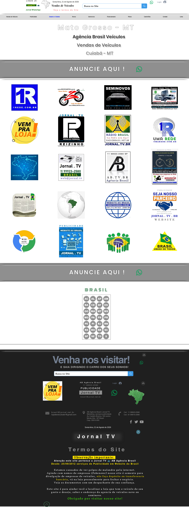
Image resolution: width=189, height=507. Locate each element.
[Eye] (151, 2)
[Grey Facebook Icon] (131, 422)
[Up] (144, 355)
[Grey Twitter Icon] (136, 422)
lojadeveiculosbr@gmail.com (63, 414)
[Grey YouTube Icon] (141, 422)
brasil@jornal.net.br (90, 397)
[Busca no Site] (144, 6)
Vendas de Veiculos (63, 5)
